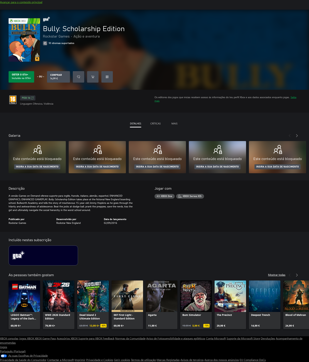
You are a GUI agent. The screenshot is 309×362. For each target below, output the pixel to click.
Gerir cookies (122, 360)
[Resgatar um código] (107, 77)
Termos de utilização (143, 360)
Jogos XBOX (27, 338)
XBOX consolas (9, 338)
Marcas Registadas (168, 360)
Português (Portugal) (13, 351)
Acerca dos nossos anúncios (221, 360)
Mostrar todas (276, 275)
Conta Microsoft (216, 338)
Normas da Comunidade (130, 338)
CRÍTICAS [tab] (155, 123)
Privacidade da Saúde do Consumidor (23, 360)
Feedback (108, 338)
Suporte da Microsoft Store (243, 338)
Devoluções (268, 338)
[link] (24, 304)
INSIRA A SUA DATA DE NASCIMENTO (37, 167)
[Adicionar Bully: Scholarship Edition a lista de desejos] (78, 77)
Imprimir (80, 360)
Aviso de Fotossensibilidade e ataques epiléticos (175, 338)
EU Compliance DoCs (253, 360)
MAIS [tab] (174, 123)
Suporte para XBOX (90, 338)
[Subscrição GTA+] (43, 255)
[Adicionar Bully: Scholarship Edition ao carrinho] (93, 77)
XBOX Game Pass (45, 338)
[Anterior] (289, 135)
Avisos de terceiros (192, 360)
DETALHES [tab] (135, 123)
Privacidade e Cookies (99, 360)
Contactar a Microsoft (60, 360)
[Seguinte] (296, 135)
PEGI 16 (26, 98)
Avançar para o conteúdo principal (21, 2)
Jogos (3, 347)
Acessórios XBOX (67, 338)
